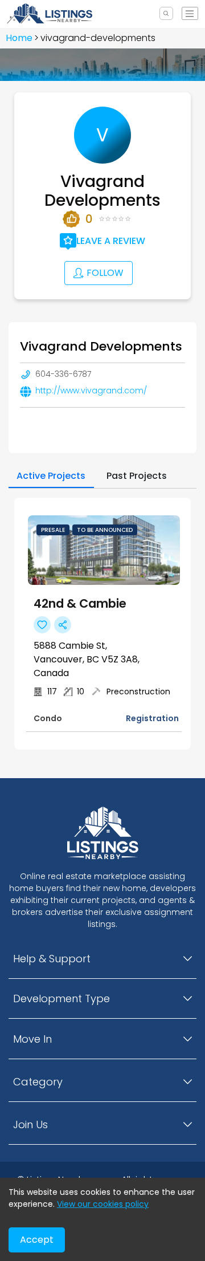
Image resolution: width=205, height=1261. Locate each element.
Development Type (61, 998)
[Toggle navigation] (190, 13)
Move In (32, 1039)
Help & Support (52, 958)
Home (19, 37)
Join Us (30, 1124)
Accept (37, 1239)
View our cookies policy (103, 1204)
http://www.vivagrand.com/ (91, 390)
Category (38, 1082)
